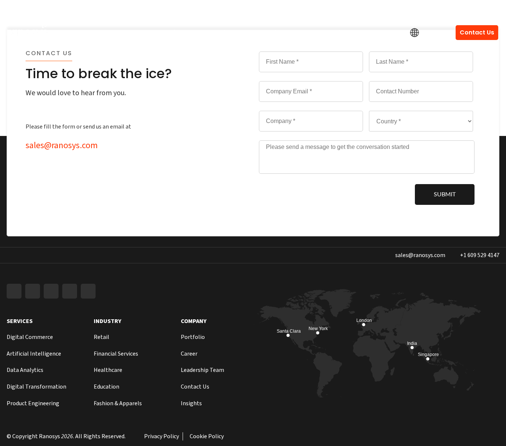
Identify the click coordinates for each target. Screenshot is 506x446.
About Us (378, 32)
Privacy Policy (161, 436)
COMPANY (194, 321)
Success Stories (323, 32)
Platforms (176, 32)
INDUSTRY (107, 321)
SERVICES (20, 321)
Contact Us (477, 32)
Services (131, 32)
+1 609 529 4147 (479, 10)
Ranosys (49, 436)
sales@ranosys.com (420, 10)
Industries (268, 32)
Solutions (222, 32)
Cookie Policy (207, 436)
